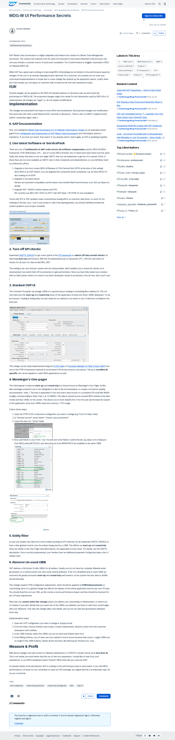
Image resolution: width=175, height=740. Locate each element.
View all (120, 217)
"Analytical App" (123, 75)
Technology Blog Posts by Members (66, 10)
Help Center (105, 4)
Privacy (17, 736)
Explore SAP (150, 4)
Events (93, 4)
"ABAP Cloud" (127, 62)
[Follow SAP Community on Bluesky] (150, 736)
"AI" (155, 70)
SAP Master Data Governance (20, 45)
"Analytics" (137, 75)
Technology (47, 10)
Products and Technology (44, 4)
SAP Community (14, 10)
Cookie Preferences (91, 736)
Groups (61, 4)
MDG (72, 686)
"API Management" (152, 75)
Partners (84, 4)
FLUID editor (59, 366)
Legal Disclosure (53, 736)
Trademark (66, 736)
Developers (73, 4)
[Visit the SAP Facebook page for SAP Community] (145, 736)
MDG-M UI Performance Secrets (40, 15)
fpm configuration (16, 686)
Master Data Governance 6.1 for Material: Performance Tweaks (56, 130)
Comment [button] (104, 696)
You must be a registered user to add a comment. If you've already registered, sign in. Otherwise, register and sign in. (57, 717)
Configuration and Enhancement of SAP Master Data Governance (48, 133)
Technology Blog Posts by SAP (133, 97)
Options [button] (143, 20)
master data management (57, 686)
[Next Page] (143, 77)
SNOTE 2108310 (26, 255)
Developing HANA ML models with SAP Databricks (139, 126)
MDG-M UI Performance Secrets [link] (92, 10)
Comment (18, 723)
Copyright (40, 736)
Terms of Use (28, 736)
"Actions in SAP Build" (125, 66)
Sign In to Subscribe (154, 16)
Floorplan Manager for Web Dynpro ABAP (87, 366)
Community (25, 4)
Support (77, 736)
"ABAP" (158, 62)
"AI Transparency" (143, 70)
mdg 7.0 (80, 686)
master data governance (35, 686)
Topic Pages (118, 4)
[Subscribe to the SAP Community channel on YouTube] (154, 736)
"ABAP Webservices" (144, 62)
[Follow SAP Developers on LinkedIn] (159, 736)
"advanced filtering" (125, 70)
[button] (155, 33)
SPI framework (64, 255)
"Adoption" (141, 66)
